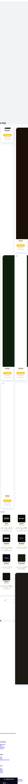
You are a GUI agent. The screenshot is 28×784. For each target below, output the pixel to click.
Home (4, 782)
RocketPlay (21, 563)
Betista (22, 523)
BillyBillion (7, 130)
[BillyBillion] (7, 127)
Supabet (6, 581)
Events (1, 772)
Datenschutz (20, 780)
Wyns (6, 523)
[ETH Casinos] (9, 780)
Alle (1, 768)
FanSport (7, 368)
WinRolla (6, 563)
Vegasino (6, 543)
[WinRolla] (6, 561)
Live (1, 758)
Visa (1, 745)
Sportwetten (3, 759)
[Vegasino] (6, 541)
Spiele (1, 769)
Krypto (7, 759)
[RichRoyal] (21, 541)
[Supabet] (6, 580)
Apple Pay (2, 747)
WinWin (7, 495)
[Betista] (21, 521)
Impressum (19, 779)
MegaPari (20, 368)
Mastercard (2, 744)
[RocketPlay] (21, 561)
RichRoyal (21, 543)
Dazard (21, 240)
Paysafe (2, 748)
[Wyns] (6, 521)
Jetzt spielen (7, 135)
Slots (1, 757)
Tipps (1, 771)
